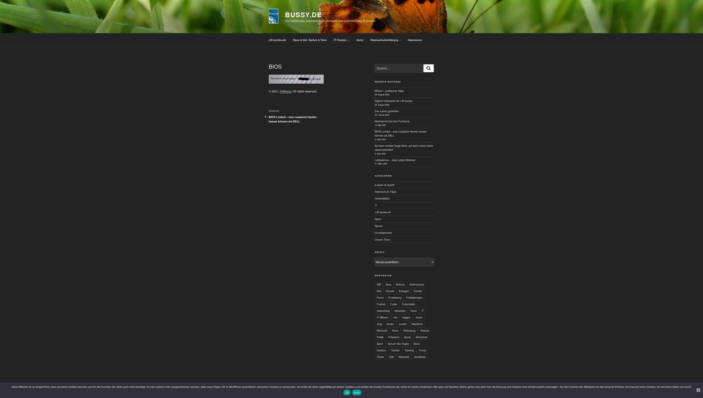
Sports (378, 226)
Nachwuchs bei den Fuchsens (392, 121)
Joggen (406, 317)
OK (347, 392)
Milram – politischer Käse (389, 91)
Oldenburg (409, 330)
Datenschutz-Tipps (385, 191)
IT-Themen (340, 40)
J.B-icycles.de (277, 40)
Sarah (407, 337)
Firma (380, 297)
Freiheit (381, 304)
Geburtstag (383, 311)
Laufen (403, 324)
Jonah (419, 317)
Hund (413, 311)
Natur (378, 219)
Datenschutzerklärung (384, 40)
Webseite (404, 357)
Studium (381, 350)
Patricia (424, 330)
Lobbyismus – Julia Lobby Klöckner (395, 160)
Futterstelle (408, 304)
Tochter (395, 350)
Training (409, 350)
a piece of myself (384, 185)
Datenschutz (417, 284)
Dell (379, 291)
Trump (422, 350)
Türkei (380, 357)
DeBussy (285, 91)
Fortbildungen (414, 297)
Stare (417, 343)
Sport (380, 343)
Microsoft (382, 330)
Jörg (379, 324)
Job (395, 317)
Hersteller (400, 311)
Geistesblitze (382, 198)
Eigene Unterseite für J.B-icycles (393, 101)
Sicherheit (421, 337)
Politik (380, 337)
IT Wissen (382, 317)
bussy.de (303, 14)
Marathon (417, 324)
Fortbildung (394, 297)
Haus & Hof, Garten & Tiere (310, 40)
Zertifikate (420, 357)
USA (391, 357)
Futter (393, 304)
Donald (390, 291)
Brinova (400, 284)
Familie (418, 291)
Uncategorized (383, 232)
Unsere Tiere (382, 239)
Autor (359, 40)
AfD (379, 284)
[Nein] (698, 390)
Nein (357, 392)
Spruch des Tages (398, 343)
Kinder (390, 324)
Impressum (415, 40)
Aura (388, 284)
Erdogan (404, 291)
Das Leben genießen (387, 111)
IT (376, 205)
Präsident (393, 337)
